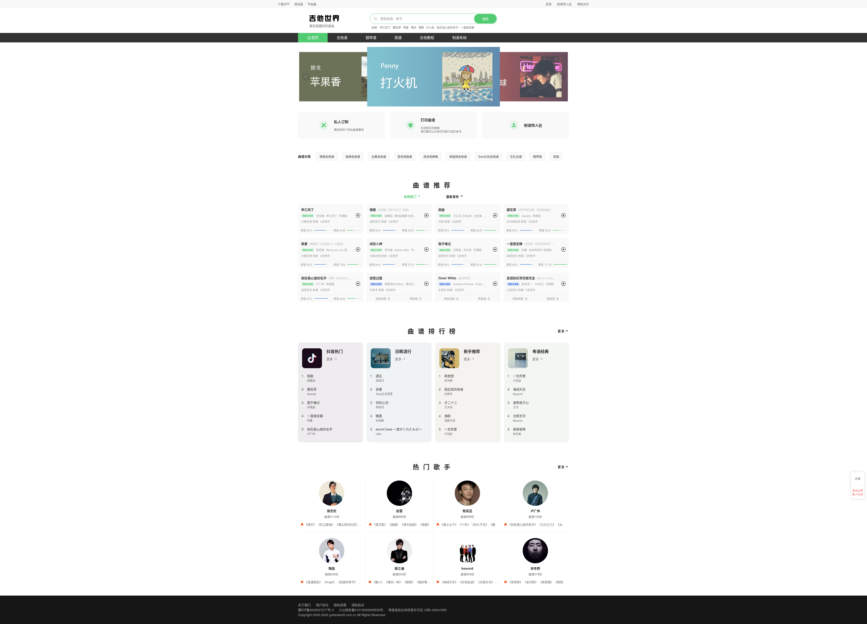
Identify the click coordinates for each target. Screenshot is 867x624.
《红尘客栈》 (326, 524)
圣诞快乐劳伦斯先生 (521, 278)
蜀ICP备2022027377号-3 (316, 610)
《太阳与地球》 (566, 524)
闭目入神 (376, 243)
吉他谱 (342, 37)
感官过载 (376, 278)
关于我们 (304, 605)
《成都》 (425, 524)
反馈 (857, 479)
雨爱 (406, 27)
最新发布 (453, 196)
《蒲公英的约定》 (347, 524)
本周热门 (410, 196)
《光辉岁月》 (485, 582)
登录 (549, 4)
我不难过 (444, 243)
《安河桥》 (530, 582)
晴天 (413, 27)
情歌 (421, 27)
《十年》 (464, 524)
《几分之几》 (547, 524)
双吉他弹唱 (430, 156)
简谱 (398, 37)
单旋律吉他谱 (458, 156)
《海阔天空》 (449, 582)
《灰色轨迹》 (467, 582)
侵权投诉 (358, 605)
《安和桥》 (515, 582)
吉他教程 (427, 37)
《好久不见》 (480, 524)
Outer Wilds (447, 278)
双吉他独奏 (404, 156)
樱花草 (397, 27)
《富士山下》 (449, 524)
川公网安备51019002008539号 (361, 610)
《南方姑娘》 (409, 524)
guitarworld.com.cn (342, 614)
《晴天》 (310, 524)
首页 (315, 37)
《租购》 (409, 582)
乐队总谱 (516, 156)
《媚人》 (378, 582)
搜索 (485, 19)
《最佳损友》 (498, 524)
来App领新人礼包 (857, 492)
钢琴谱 (371, 37)
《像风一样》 (393, 582)
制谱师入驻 (564, 4)
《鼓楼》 (394, 524)
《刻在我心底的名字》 (522, 524)
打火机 (430, 27)
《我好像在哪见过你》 (430, 582)
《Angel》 (329, 582)
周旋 (441, 209)
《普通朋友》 (313, 582)
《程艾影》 (380, 524)
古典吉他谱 (378, 156)
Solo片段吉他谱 (488, 156)
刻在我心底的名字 (447, 27)
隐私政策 (340, 605)
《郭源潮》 (546, 582)
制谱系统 (459, 37)
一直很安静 (467, 27)
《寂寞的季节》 (347, 582)
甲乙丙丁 (385, 27)
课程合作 (583, 4)
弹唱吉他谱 (326, 156)
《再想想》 (561, 582)
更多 (561, 331)
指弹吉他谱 (352, 156)
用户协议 (322, 605)
